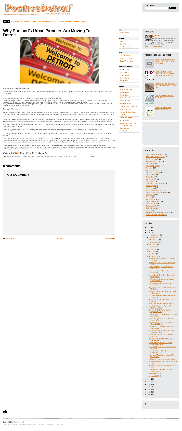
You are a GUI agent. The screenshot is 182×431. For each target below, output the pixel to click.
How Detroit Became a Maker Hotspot (161, 304)
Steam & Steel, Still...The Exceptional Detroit (128, 124)
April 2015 (151, 254)
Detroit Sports (150, 188)
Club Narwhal (124, 92)
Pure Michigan (125, 69)
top (5, 412)
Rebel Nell (123, 44)
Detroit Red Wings (152, 204)
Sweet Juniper (124, 128)
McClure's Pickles (126, 58)
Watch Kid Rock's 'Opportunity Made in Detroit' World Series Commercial (165, 61)
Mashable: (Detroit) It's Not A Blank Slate (162, 359)
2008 (148, 395)
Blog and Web (59, 424)
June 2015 (152, 249)
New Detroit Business (153, 166)
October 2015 (153, 240)
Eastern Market (125, 75)
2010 (148, 389)
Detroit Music (150, 177)
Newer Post (10, 239)
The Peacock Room (126, 47)
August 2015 (152, 244)
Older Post (109, 239)
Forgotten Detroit (125, 103)
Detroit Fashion (151, 199)
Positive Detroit (19, 422)
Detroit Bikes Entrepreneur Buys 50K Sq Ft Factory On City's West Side (166, 85)
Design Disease (15, 424)
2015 (148, 233)
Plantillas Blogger (46, 424)
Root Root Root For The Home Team (158, 212)
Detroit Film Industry (152, 172)
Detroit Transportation (153, 201)
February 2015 (153, 374)
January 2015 (153, 376)
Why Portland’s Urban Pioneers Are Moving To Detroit (160, 307)
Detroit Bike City (151, 206)
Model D (122, 115)
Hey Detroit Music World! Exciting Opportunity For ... (160, 311)
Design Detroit (124, 95)
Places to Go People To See (155, 157)
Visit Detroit (123, 72)
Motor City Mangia (126, 118)
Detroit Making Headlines (154, 154)
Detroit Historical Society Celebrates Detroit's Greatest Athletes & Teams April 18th (164, 73)
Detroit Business (151, 159)
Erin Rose (158, 35)
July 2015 (151, 247)
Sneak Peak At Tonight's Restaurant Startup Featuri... (160, 370)
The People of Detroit (127, 131)
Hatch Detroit (124, 33)
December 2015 (153, 235)
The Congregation (126, 55)
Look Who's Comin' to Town (155, 183)
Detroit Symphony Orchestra (155, 215)
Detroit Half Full (125, 98)
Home (59, 239)
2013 (148, 382)
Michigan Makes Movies (128, 112)
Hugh (121, 41)
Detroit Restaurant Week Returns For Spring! (163, 108)
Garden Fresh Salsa (126, 61)
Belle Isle (149, 197)
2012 (148, 384)
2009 (148, 392)
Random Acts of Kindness (154, 161)
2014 (148, 379)
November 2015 (153, 237)
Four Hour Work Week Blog (129, 106)
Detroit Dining (150, 163)
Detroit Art (149, 168)
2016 (148, 230)
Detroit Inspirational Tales (154, 190)
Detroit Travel (150, 179)
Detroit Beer (150, 210)
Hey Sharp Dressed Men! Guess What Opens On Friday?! (161, 331)
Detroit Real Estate (152, 170)
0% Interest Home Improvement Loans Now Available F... (161, 280)
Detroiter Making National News (156, 192)
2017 (148, 227)
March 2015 (152, 256)
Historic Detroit (125, 109)
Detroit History (150, 181)
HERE (15, 153)
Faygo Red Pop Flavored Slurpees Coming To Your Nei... (160, 343)
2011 (148, 387)
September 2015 (154, 242)
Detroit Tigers (124, 78)
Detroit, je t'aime (125, 101)
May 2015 (151, 251)
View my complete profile (153, 46)
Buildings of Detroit (126, 89)
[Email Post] (92, 156)
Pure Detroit (124, 81)
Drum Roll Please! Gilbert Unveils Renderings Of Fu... (160, 352)
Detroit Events (150, 175)
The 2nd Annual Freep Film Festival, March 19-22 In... (161, 323)
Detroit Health (150, 195)
